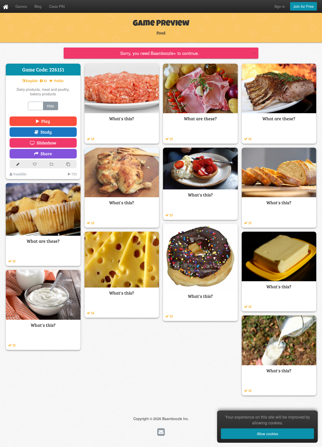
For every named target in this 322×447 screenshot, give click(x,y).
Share (45, 153)
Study (45, 132)
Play (44, 121)
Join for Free (303, 6)
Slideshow (45, 143)
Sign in (279, 6)
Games (21, 6)
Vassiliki (19, 174)
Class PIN (57, 6)
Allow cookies (267, 433)
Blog (38, 6)
